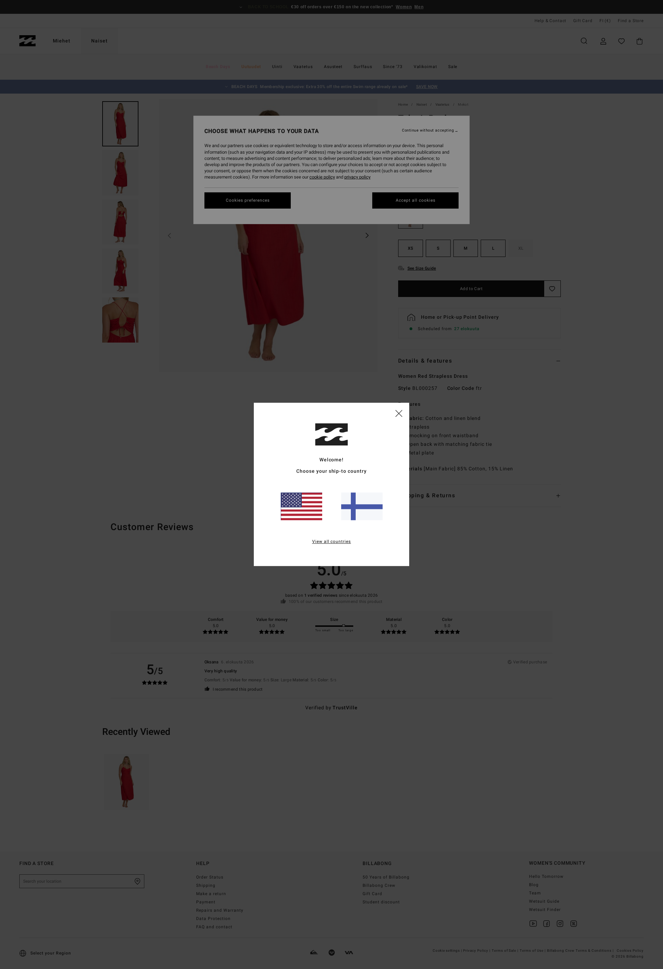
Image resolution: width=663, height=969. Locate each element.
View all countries (331, 542)
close (398, 413)
